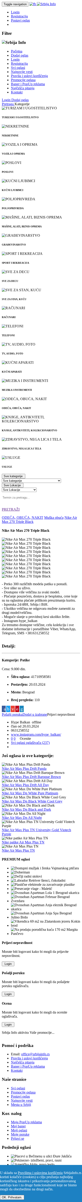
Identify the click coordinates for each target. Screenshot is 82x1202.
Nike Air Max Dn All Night (22, 818)
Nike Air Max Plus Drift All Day (25, 785)
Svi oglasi (18, 68)
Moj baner (18, 1126)
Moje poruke (20, 1134)
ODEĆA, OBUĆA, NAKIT (22, 517)
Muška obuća (54, 517)
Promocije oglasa (23, 80)
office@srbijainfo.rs (35, 1054)
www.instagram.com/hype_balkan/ (36, 734)
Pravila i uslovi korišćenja (29, 76)
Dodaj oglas (19, 55)
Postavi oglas (20, 20)
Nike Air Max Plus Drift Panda (24, 768)
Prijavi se (17, 1138)
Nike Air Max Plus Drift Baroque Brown (31, 777)
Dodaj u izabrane (35, 714)
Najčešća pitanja (22, 88)
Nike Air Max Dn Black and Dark (26, 809)
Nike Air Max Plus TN (18, 850)
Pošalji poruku (12, 714)
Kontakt (17, 92)
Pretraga (8, 104)
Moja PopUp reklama (26, 1122)
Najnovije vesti (22, 72)
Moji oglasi (19, 1130)
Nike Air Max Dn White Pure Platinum (30, 793)
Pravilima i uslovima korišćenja (40, 1173)
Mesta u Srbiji (21, 1105)
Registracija (19, 16)
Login (15, 12)
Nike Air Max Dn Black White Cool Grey (32, 801)
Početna (16, 51)
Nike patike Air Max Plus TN (23, 842)
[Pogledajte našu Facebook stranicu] (33, 4)
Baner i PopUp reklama (28, 84)
